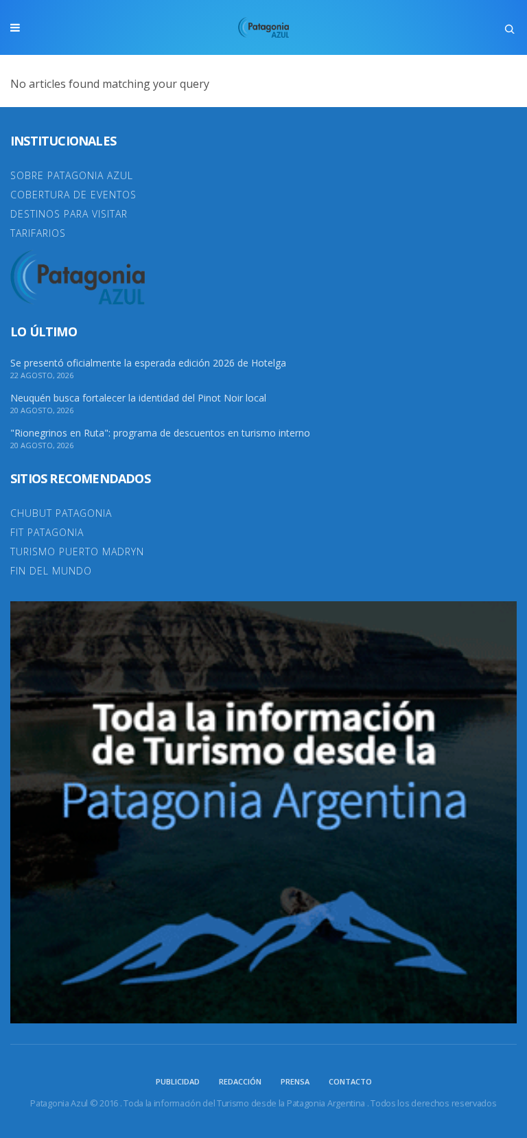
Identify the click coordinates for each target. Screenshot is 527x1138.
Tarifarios (38, 233)
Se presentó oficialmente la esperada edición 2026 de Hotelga (148, 363)
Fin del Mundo (51, 570)
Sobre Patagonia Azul (71, 175)
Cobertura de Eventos (73, 194)
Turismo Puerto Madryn (77, 551)
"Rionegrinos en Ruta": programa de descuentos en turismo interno (160, 433)
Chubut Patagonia (61, 513)
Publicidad (178, 1081)
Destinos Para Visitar (69, 213)
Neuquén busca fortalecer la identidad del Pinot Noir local (138, 398)
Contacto (350, 1081)
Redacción (240, 1081)
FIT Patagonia (47, 532)
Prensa (295, 1081)
